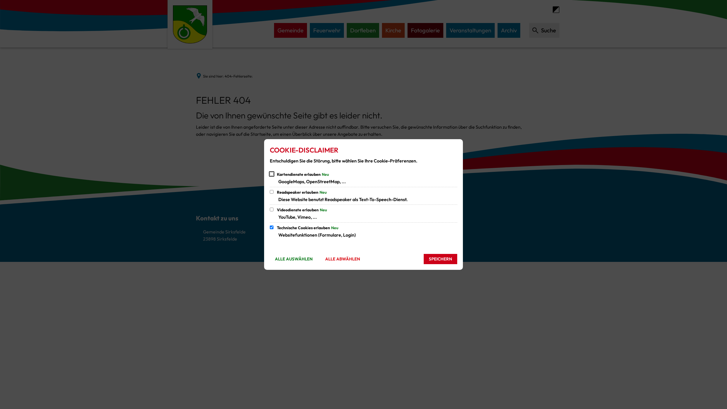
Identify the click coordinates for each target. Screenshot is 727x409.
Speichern (440, 259)
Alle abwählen (342, 259)
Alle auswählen (294, 259)
